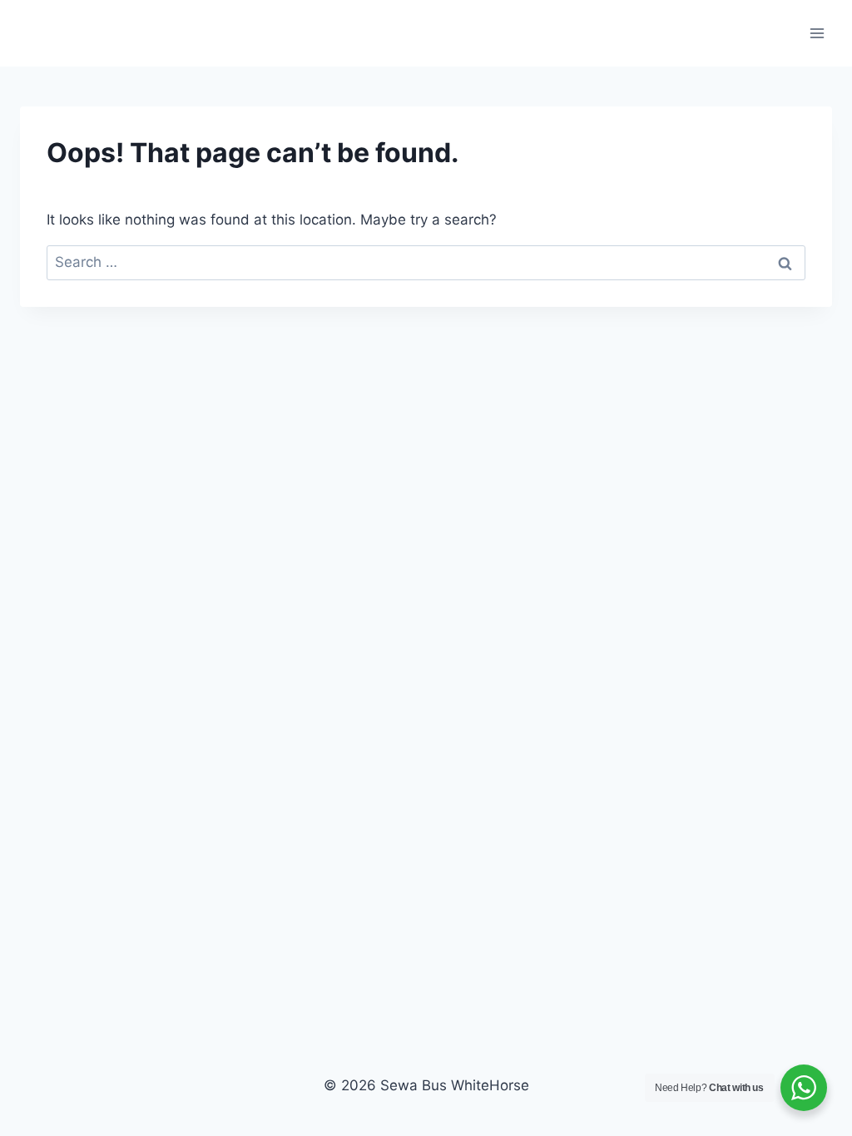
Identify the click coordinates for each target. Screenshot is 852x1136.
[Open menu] (816, 33)
